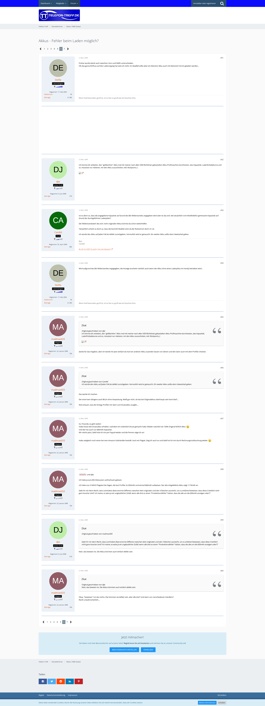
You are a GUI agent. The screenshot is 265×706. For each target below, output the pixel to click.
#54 (221, 263)
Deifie (83, 474)
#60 (221, 570)
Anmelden (148, 649)
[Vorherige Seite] (41, 49)
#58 (221, 469)
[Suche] (222, 3)
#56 (221, 367)
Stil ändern (222, 695)
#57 (221, 418)
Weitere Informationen (207, 703)
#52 (221, 159)
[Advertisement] (176, 13)
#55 (221, 317)
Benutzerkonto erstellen (124, 649)
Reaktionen (48, 94)
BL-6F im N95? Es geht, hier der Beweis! (94, 249)
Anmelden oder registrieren (204, 3)
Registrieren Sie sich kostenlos (136, 643)
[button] (43, 681)
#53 (221, 210)
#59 (221, 520)
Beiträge (47, 97)
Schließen (221, 703)
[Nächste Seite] (68, 49)
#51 (221, 57)
